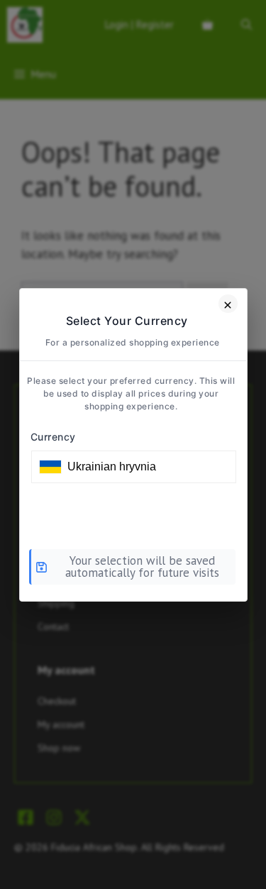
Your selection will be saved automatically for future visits (142, 566)
